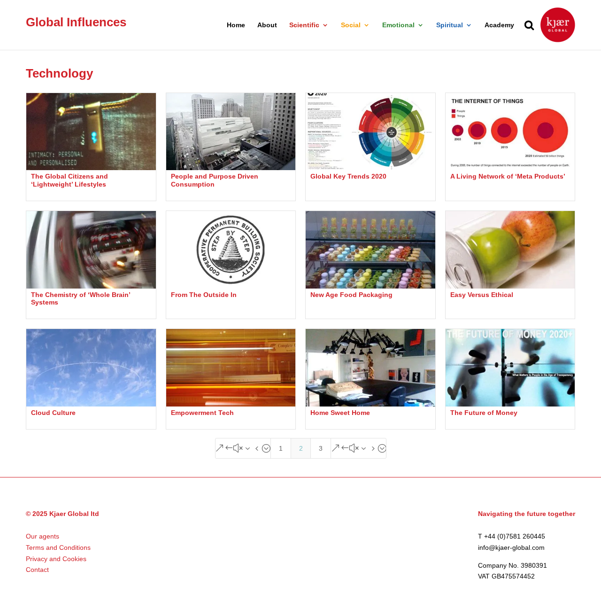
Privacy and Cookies (56, 559)
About (267, 25)
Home (236, 25)
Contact (37, 569)
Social (351, 25)
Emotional (398, 25)
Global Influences (76, 22)
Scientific (304, 25)
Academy (499, 25)
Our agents (42, 536)
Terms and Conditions (58, 547)
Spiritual (449, 25)
